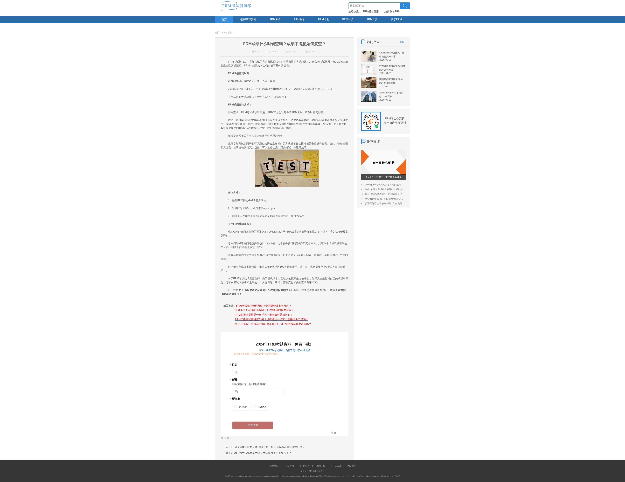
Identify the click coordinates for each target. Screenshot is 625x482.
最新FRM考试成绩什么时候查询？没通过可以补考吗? (383, 194)
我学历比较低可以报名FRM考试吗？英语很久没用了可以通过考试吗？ (383, 198)
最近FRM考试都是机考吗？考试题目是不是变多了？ (261, 452)
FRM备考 (299, 19)
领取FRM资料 (248, 19)
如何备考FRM (392, 11)
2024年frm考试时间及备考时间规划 (381, 184)
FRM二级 (372, 19)
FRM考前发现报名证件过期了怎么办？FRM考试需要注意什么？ (268, 447)
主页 (217, 32)
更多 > (403, 42)
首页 (224, 19)
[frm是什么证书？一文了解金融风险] (383, 175)
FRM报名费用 (371, 11)
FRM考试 (275, 19)
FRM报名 (323, 19)
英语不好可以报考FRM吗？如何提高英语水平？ (383, 203)
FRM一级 (347, 19)
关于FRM (396, 19)
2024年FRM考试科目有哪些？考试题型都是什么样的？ (383, 189)
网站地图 (351, 465)
